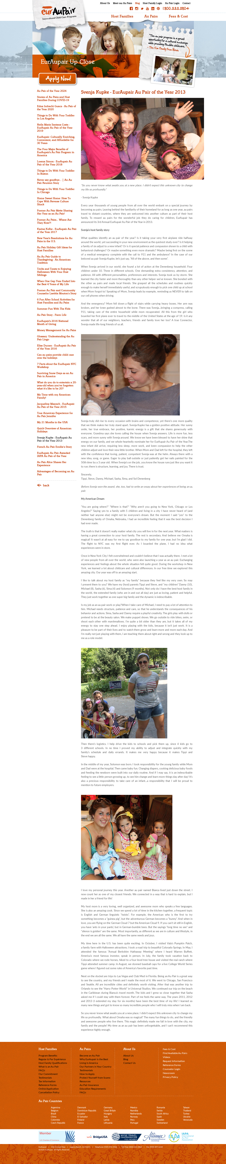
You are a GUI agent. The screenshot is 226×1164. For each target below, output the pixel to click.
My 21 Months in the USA (52, 422)
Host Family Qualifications (53, 1063)
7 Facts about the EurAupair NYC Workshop (56, 366)
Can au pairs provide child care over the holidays (55, 356)
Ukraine (186, 1117)
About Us (105, 3)
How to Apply (87, 1074)
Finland (80, 1120)
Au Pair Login (172, 3)
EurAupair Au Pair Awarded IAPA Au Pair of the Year (53, 455)
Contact (186, 3)
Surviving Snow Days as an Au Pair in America (55, 375)
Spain (159, 1117)
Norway (134, 1117)
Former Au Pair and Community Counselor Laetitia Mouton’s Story (56, 292)
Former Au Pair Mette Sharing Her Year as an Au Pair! (54, 212)
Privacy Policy (170, 1077)
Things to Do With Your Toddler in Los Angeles (55, 117)
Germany (108, 1108)
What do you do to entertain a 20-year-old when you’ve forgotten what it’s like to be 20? (56, 385)
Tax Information (47, 1081)
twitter (142, 8)
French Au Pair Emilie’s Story (54, 446)
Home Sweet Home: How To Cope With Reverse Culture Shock (54, 201)
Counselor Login (171, 1069)
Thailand (187, 1111)
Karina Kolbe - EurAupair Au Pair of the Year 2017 (56, 231)
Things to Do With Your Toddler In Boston (55, 172)
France (80, 1123)
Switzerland (162, 1123)
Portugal (134, 1123)
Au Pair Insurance (89, 1085)
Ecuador (81, 1114)
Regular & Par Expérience (52, 1059)
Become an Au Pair (90, 1055)
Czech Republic (58, 1123)
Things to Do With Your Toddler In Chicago (55, 191)
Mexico (133, 1108)
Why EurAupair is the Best (94, 1059)
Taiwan (186, 1108)
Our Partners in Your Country (95, 1067)
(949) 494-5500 (110, 1147)
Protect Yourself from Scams (95, 1078)
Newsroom (169, 1073)
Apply (58, 79)
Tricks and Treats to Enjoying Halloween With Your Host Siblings (54, 272)
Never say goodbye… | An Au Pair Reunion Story (54, 181)
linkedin (152, 8)
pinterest (158, 8)
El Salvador (82, 1117)
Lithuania (108, 1123)
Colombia (55, 1120)
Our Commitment (48, 1074)
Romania (161, 1108)
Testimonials (45, 1078)
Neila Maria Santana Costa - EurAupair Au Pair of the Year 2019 (54, 127)
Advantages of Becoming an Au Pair (55, 473)
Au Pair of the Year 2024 (51, 91)
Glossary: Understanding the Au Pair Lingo (55, 338)
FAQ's (42, 1070)
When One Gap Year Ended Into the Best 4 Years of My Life (56, 283)
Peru (132, 1120)
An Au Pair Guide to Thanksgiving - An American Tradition (54, 259)
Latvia (106, 1120)
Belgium (54, 1111)
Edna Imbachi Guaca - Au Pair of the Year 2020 (56, 108)
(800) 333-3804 (135, 1147)
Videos (166, 1057)
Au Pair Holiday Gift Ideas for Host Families (54, 249)
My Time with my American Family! (53, 396)
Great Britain (110, 1111)
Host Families (122, 16)
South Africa (163, 1114)
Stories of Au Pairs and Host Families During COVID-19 (53, 99)
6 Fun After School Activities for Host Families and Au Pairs (56, 301)
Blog (137, 3)
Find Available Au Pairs (175, 1053)
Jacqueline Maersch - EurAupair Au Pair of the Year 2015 (55, 405)
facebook (131, 8)
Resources (85, 1081)
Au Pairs (151, 16)
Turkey (186, 1114)
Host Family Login (152, 3)
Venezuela (187, 1120)
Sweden (160, 1120)
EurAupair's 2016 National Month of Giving (52, 323)
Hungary (108, 1114)
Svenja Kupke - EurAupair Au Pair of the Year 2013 (54, 439)
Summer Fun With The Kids (53, 308)
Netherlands (136, 1114)
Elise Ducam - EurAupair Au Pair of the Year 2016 (56, 347)
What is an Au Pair (49, 1067)
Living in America (89, 1063)
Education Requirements (93, 1089)
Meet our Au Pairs (122, 3)
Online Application (49, 1089)
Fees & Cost (178, 16)
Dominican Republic (86, 1111)
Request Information (174, 1061)
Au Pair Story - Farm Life (51, 315)
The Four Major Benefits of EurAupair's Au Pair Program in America (55, 152)
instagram (136, 8)
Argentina (55, 1108)
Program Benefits (48, 1055)
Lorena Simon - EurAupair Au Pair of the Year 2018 (54, 163)
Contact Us (129, 1063)
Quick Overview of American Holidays (54, 430)
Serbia (160, 1111)
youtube (147, 8)
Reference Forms (48, 1085)
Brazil (53, 1114)
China (53, 1117)
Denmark (81, 1108)
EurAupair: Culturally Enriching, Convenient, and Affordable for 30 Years (56, 140)
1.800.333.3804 (176, 9)
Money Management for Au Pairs (56, 330)
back (46, 485)
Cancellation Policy (49, 1092)
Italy (106, 1117)
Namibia (134, 1111)
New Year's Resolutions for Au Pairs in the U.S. (54, 240)
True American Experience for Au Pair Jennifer (55, 415)
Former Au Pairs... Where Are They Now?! (54, 221)
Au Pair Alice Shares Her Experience (51, 464)
